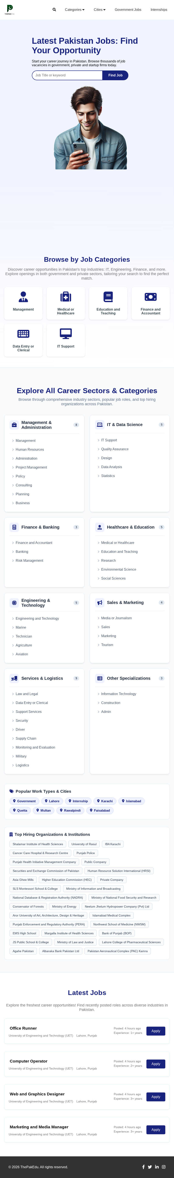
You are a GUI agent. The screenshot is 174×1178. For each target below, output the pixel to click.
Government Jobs (128, 9)
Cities (98, 9)
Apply (156, 1031)
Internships (159, 9)
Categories (73, 9)
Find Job (115, 75)
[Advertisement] (87, 220)
